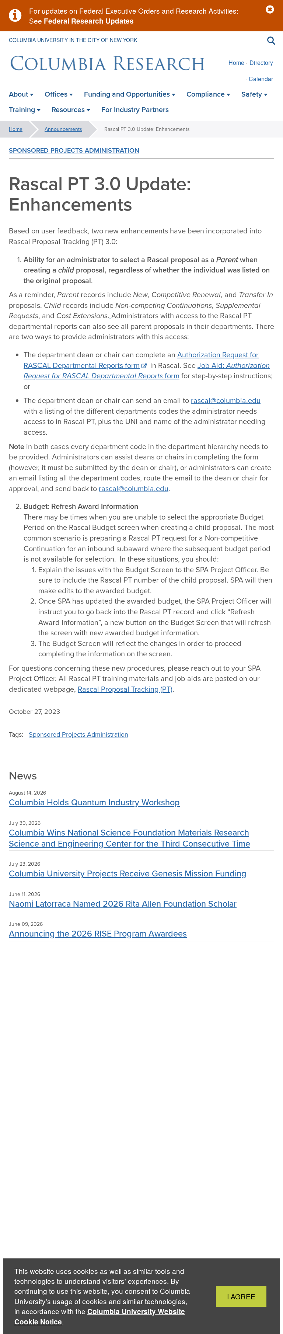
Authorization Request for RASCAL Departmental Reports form (141, 360)
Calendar (261, 78)
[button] (270, 10)
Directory (261, 62)
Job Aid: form (147, 371)
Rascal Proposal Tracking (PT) (125, 689)
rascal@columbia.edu (226, 400)
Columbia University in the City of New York (73, 40)
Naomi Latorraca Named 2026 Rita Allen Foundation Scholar (123, 903)
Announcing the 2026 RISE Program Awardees (98, 933)
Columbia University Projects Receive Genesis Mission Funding (128, 873)
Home (236, 62)
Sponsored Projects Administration (74, 150)
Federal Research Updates (89, 21)
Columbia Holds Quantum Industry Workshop (94, 802)
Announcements (63, 129)
